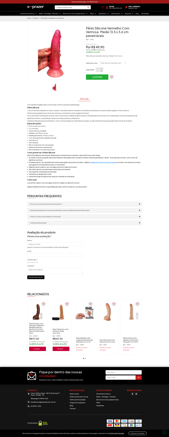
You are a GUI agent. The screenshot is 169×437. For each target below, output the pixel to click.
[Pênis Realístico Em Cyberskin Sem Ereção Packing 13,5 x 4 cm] (84, 312)
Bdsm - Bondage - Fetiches (48, 13)
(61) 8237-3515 (36, 406)
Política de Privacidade (77, 400)
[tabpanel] (37, 327)
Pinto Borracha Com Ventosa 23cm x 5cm (107, 341)
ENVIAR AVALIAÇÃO (36, 277)
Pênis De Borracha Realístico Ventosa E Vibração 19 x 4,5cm (130, 340)
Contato (73, 408)
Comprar (97, 77)
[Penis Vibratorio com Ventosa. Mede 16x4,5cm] (61, 312)
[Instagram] (136, 393)
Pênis (92, 13)
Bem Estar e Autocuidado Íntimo (74, 13)
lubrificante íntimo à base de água (103, 162)
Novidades (145, 13)
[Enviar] (138, 377)
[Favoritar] (111, 77)
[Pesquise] (88, 7)
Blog (137, 13)
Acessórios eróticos (27, 13)
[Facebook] (132, 393)
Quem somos (74, 394)
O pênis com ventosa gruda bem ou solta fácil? (45, 216)
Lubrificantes (115, 13)
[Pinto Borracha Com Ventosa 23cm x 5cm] (108, 312)
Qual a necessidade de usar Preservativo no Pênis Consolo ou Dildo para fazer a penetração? (60, 210)
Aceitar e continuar (137, 433)
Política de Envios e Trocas (79, 397)
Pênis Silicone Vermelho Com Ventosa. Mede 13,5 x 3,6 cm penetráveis (53, 18)
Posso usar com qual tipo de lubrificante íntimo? (46, 204)
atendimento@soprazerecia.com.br (43, 402)
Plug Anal (128, 13)
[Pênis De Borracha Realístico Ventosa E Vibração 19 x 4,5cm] (131, 312)
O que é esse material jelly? (38, 223)
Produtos (36, 18)
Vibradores (102, 13)
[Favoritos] (102, 7)
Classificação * (32, 260)
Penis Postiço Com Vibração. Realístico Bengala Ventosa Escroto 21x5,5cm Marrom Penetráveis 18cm (36, 328)
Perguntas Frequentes (77, 402)
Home (29, 18)
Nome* (29, 240)
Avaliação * (31, 266)
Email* (29, 251)
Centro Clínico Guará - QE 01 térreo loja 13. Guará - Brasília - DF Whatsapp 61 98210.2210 (45, 395)
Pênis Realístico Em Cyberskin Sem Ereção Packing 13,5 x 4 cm (84, 340)
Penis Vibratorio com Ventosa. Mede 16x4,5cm (60, 331)
